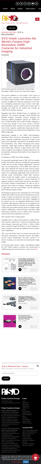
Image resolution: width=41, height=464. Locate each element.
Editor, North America (28, 433)
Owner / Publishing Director (30, 430)
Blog (23, 416)
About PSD (25, 403)
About (13, 9)
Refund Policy (26, 421)
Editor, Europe (26, 435)
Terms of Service (27, 423)
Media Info (25, 404)
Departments (26, 411)
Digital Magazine (27, 414)
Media (20, 9)
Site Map (24, 418)
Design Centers (10, 23)
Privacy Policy (26, 419)
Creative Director (27, 438)
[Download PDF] (3, 28)
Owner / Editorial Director (29, 432)
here (36, 249)
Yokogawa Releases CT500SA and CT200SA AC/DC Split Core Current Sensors (27, 299)
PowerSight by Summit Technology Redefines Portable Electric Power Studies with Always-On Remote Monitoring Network (26, 262)
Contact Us (25, 408)
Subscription (30, 9)
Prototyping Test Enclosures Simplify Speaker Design (25, 317)
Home (5, 9)
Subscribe (11, 28)
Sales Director (26, 437)
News (24, 409)
